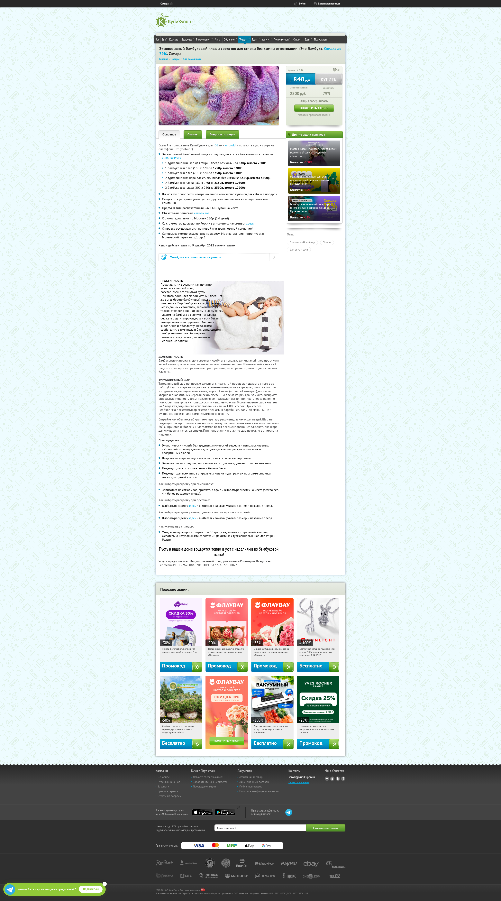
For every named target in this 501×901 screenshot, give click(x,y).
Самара (164, 3)
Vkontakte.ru (332, 779)
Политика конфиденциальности (259, 791)
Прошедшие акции (204, 786)
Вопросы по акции (222, 134)
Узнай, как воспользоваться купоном (196, 257)
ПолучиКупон (282, 39)
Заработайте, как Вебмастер (210, 782)
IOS (216, 145)
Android (230, 145)
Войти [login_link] (302, 3)
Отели (298, 39)
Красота (174, 39)
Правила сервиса (168, 791)
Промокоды (322, 39)
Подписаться (91, 889)
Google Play (225, 812)
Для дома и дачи (299, 249)
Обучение (230, 39)
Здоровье (188, 39)
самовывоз (201, 213)
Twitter (338, 779)
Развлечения (204, 39)
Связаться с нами (298, 782)
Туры (256, 39)
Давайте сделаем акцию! (208, 777)
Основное (169, 134)
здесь (250, 223)
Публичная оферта (250, 786)
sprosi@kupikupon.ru (301, 777)
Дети (308, 39)
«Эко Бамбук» (171, 158)
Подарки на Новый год (302, 242)
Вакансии (163, 786)
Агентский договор (251, 777)
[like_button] (335, 70)
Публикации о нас (169, 782)
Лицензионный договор (254, 782)
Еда (164, 39)
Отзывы (192, 134)
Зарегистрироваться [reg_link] (329, 3)
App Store (202, 812)
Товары (244, 39)
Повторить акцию (314, 108)
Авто (218, 39)
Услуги (267, 39)
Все (157, 39)
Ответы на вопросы (169, 796)
